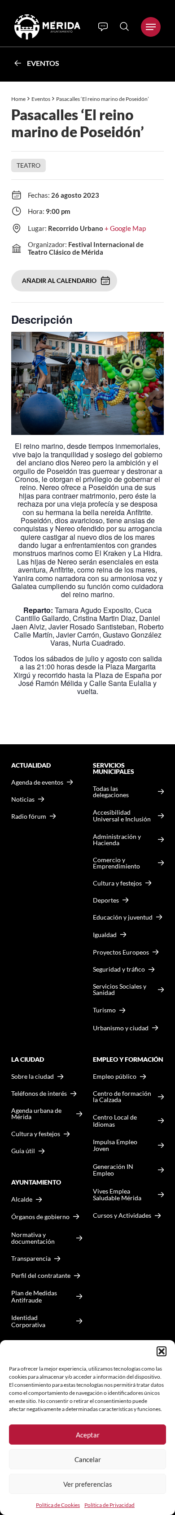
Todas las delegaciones (111, 792)
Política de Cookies (58, 1505)
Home (18, 99)
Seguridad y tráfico (119, 969)
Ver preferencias (87, 1484)
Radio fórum (28, 816)
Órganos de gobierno (40, 1216)
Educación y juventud (123, 917)
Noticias (23, 799)
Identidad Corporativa (28, 1321)
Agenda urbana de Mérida (36, 1113)
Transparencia (31, 1258)
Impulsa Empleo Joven (115, 1145)
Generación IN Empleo (113, 1170)
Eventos (43, 63)
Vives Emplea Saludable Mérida (117, 1195)
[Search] (124, 26)
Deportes (106, 900)
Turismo (104, 1010)
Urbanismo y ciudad (121, 1027)
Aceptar (88, 1435)
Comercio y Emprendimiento (116, 863)
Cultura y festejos (35, 1134)
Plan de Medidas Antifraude (34, 1296)
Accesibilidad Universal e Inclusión (122, 816)
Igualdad (105, 934)
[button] (161, 1351)
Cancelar (87, 1459)
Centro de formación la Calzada (122, 1096)
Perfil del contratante (40, 1275)
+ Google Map (125, 228)
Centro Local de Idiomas (115, 1121)
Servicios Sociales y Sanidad (119, 989)
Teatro (28, 165)
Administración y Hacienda (117, 839)
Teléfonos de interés (39, 1093)
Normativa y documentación (33, 1238)
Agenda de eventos (37, 782)
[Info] (103, 26)
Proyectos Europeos (121, 952)
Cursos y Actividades (122, 1215)
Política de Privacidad (109, 1505)
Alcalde (21, 1199)
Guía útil (23, 1151)
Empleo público (114, 1076)
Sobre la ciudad (32, 1076)
